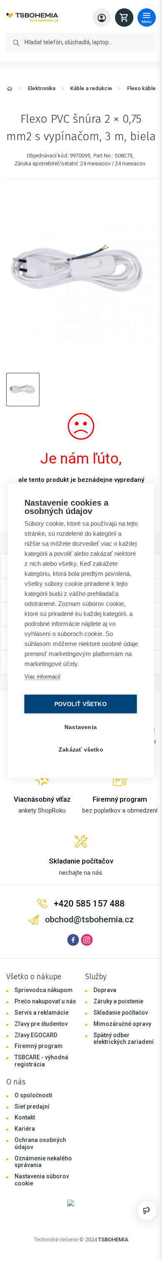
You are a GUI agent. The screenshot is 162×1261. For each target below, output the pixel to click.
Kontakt (25, 1117)
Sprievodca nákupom (44, 990)
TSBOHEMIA (113, 1239)
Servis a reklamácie (42, 1012)
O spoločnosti (33, 1095)
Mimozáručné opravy (122, 1023)
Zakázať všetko (78, 750)
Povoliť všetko (78, 704)
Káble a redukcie (91, 88)
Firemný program (39, 1046)
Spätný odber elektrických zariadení (123, 1039)
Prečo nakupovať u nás (45, 1001)
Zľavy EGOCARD (36, 1035)
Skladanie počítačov (120, 1012)
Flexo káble (141, 88)
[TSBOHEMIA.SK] (32, 18)
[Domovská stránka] (9, 90)
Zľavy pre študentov (41, 1023)
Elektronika (41, 88)
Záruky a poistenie (118, 1001)
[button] (22, 389)
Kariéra (25, 1128)
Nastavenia (78, 727)
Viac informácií (42, 677)
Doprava (104, 990)
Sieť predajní (32, 1106)
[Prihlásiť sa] (102, 17)
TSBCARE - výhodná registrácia (41, 1061)
